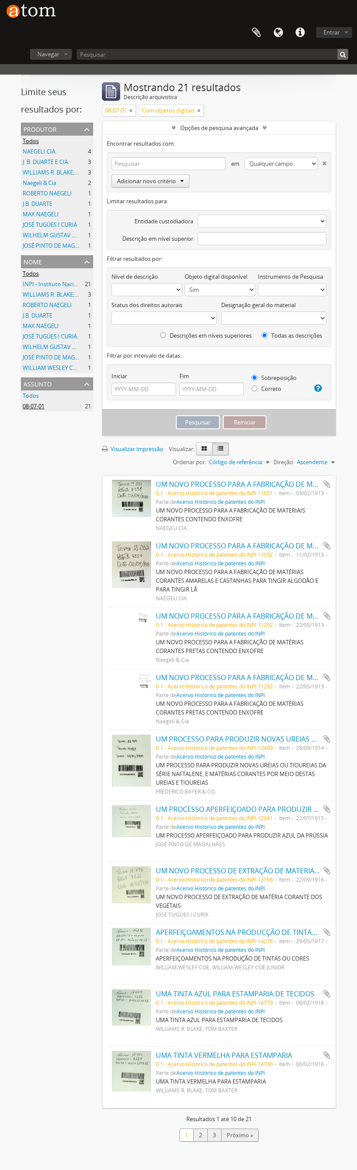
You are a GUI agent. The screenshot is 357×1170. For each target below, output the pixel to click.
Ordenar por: (189, 462)
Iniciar (119, 376)
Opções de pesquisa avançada (219, 128)
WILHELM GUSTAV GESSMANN (62, 235)
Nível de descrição (134, 277)
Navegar (48, 54)
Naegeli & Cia (39, 183)
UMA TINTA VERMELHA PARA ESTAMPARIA (224, 1055)
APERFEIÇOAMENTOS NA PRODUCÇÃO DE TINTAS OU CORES (253, 932)
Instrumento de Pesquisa (290, 277)
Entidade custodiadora (164, 221)
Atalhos (300, 33)
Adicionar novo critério (146, 181)
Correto (270, 389)
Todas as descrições (296, 335)
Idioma (278, 33)
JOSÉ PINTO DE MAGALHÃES (59, 246)
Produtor (40, 128)
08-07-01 (33, 406)
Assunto (38, 383)
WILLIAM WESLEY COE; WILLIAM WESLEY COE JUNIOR (92, 368)
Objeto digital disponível (216, 277)
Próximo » (240, 1135)
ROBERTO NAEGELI (47, 193)
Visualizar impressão (136, 449)
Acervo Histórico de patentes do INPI (220, 501)
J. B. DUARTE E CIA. (46, 162)
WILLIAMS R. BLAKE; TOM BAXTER (66, 172)
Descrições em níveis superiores (210, 335)
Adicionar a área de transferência (327, 484)
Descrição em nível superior (157, 239)
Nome (33, 261)
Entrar (331, 32)
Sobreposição (278, 378)
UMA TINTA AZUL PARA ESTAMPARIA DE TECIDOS (235, 994)
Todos (31, 141)
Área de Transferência (256, 33)
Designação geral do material (258, 305)
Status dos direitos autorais (146, 305)
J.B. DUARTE (37, 204)
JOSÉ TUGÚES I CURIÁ (50, 225)
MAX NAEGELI (41, 214)
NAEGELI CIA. (40, 151)
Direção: (283, 462)
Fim (184, 376)
